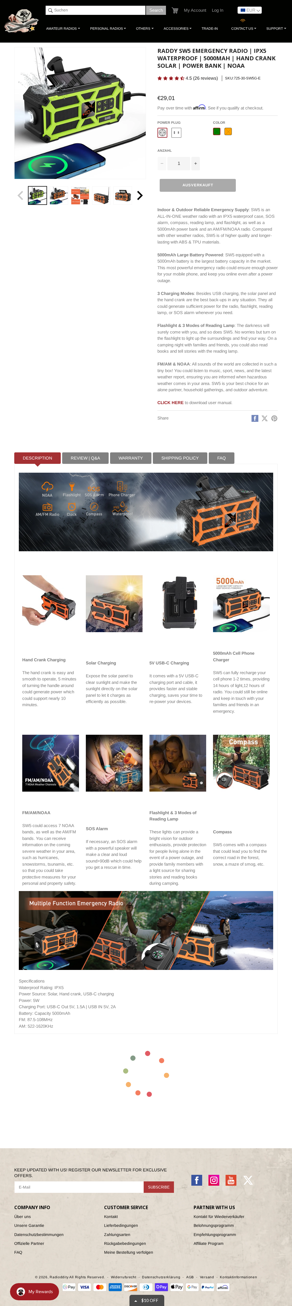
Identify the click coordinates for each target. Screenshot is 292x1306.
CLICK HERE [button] (170, 402)
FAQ (18, 1252)
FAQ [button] (221, 458)
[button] (175, 10)
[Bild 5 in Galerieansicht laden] (122, 195)
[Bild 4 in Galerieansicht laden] (101, 195)
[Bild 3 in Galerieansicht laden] (80, 195)
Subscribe (159, 1187)
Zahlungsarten (117, 1234)
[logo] (22, 21)
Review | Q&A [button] (85, 458)
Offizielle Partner (29, 1243)
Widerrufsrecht (123, 1277)
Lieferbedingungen (121, 1225)
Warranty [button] (131, 458)
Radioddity (59, 1277)
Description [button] (37, 458)
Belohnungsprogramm (214, 1225)
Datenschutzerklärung (161, 1277)
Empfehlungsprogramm (215, 1234)
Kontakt (111, 1216)
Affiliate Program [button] (209, 1243)
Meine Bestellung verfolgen (128, 1252)
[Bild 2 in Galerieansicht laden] (59, 195)
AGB (190, 1277)
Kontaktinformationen (238, 1277)
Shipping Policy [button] (180, 458)
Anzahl (164, 151)
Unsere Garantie (29, 1225)
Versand (207, 1277)
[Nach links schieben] (20, 195)
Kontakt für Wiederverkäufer (219, 1216)
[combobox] (95, 10)
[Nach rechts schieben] (139, 195)
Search (156, 10)
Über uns (22, 1216)
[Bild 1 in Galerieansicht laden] (37, 195)
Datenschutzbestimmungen (39, 1234)
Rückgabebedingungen (125, 1243)
